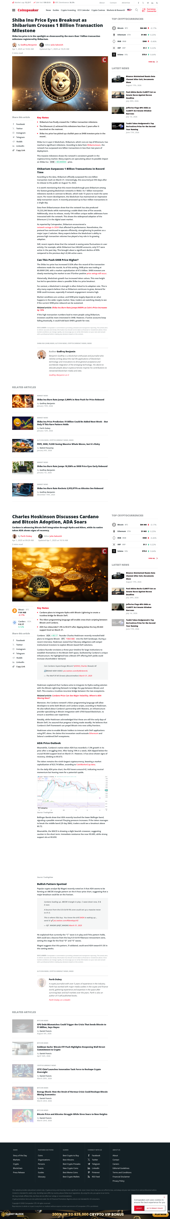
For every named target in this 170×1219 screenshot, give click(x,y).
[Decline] (164, 1197)
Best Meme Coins (70, 1172)
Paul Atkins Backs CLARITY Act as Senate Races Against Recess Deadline (141, 95)
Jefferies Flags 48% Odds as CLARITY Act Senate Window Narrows (138, 111)
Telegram (20, 137)
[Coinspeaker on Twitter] (143, 2)
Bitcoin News (42, 1021)
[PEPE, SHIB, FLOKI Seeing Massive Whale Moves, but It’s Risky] (22, 446)
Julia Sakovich (57, 44)
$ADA (82, 917)
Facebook (20, 124)
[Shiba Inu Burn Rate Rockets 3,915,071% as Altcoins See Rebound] (22, 490)
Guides (56, 10)
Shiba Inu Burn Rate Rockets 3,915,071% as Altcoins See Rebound (70, 488)
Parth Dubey (45, 428)
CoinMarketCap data (85, 764)
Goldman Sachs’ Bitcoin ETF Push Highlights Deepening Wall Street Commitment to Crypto (71, 1048)
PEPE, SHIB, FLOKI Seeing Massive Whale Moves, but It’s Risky (68, 444)
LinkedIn (20, 146)
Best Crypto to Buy (71, 1155)
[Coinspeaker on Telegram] (148, 2)
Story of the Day (20, 1155)
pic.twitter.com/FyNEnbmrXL (75, 671)
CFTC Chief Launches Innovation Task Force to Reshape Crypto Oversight (69, 1070)
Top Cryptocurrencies (127, 19)
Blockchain (17, 1168)
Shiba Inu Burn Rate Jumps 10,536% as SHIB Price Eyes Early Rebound (72, 466)
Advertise (126, 2)
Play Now (160, 1214)
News (48, 10)
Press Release (19, 1172)
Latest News (120, 68)
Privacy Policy (118, 1181)
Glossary (41, 1176)
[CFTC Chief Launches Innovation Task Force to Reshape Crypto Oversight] (22, 1071)
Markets (16, 1159)
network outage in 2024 (48, 227)
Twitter (19, 128)
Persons (41, 1164)
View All (151, 62)
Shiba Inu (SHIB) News (46, 343)
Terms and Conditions (122, 1172)
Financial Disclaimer (121, 1176)
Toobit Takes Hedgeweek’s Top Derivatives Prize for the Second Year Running (140, 126)
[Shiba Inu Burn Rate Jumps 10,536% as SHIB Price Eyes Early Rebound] (22, 468)
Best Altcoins (68, 1159)
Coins (40, 1155)
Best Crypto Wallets (71, 1176)
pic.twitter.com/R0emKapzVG (65, 920)
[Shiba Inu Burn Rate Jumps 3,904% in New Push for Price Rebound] (22, 402)
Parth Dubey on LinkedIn (59, 1000)
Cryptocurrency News (77, 343)
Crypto (16, 1164)
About (102, 2)
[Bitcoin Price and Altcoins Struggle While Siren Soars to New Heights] (22, 1116)
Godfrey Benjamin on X (59, 375)
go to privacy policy (155, 1208)
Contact (113, 2)
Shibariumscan (94, 145)
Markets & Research (116, 10)
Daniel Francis (46, 1031)
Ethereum (93, 733)
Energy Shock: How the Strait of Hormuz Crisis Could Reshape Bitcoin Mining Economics (72, 1093)
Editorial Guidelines (121, 1168)
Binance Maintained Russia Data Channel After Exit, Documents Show (140, 79)
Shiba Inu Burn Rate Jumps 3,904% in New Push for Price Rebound (70, 399)
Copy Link (20, 150)
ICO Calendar (84, 10)
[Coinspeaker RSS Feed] (157, 2)
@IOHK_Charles (80, 666)
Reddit (19, 141)
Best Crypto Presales (71, 1164)
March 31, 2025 (85, 675)
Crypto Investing (68, 10)
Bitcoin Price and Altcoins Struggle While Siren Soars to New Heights (72, 1114)
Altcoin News (61, 343)
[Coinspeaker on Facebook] (138, 2)
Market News (42, 396)
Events (41, 1168)
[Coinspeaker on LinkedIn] (152, 2)
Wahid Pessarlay (47, 448)
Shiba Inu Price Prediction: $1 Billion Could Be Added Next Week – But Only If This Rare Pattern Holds (72, 423)
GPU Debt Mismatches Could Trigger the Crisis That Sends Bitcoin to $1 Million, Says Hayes (71, 1026)
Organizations (44, 1159)
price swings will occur (96, 273)
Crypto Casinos (98, 10)
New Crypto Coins (70, 1168)
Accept (139, 1208)
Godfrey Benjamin (29, 44)
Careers (116, 1164)
